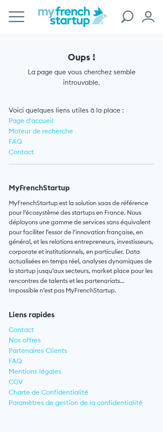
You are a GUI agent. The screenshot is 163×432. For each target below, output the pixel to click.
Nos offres (25, 340)
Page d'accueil (31, 120)
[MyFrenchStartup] (73, 21)
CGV (16, 382)
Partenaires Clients (38, 350)
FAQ (15, 141)
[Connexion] (148, 16)
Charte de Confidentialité (48, 392)
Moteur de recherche (41, 131)
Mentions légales (35, 371)
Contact (21, 152)
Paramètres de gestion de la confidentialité (76, 403)
